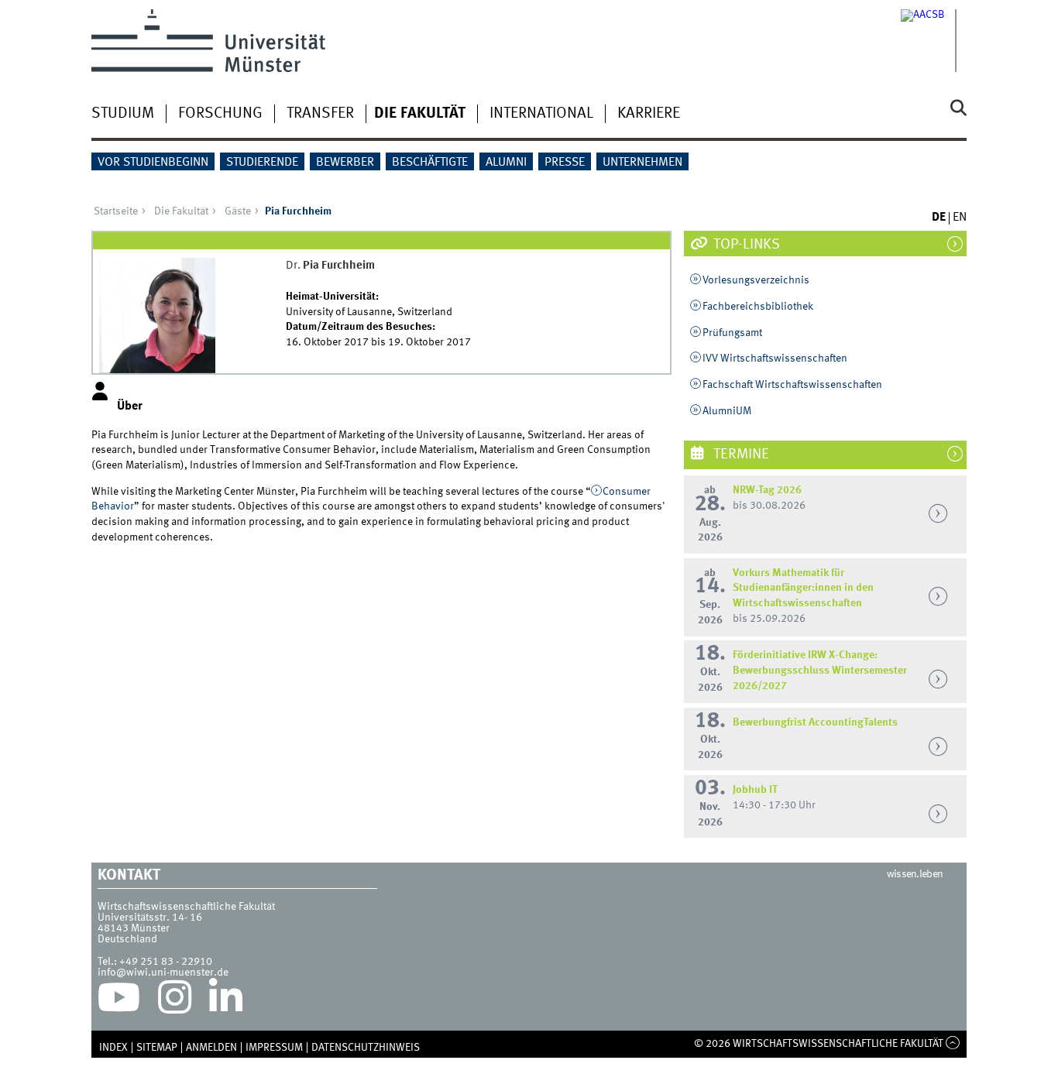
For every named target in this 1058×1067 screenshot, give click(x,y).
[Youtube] (119, 1001)
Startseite (116, 211)
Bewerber (345, 162)
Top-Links (745, 245)
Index (113, 1047)
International (541, 114)
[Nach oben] (953, 1043)
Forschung (220, 114)
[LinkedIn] (225, 1001)
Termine (739, 454)
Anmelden (211, 1047)
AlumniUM (726, 411)
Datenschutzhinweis (365, 1047)
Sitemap (156, 1047)
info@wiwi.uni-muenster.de (163, 972)
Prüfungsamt (732, 333)
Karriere (648, 114)
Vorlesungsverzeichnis (755, 280)
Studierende (262, 162)
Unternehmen (642, 162)
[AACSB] (934, 40)
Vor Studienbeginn (153, 162)
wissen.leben (915, 874)
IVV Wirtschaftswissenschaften (774, 358)
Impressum (274, 1047)
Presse (564, 162)
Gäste (238, 211)
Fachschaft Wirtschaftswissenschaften (792, 384)
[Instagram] (174, 1001)
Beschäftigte (430, 162)
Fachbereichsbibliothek (757, 306)
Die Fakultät (419, 114)
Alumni (506, 162)
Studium (122, 114)
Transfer (320, 114)
